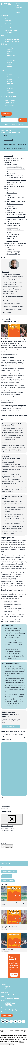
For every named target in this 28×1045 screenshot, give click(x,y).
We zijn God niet (7, 312)
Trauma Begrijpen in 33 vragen (11, 300)
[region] (14, 773)
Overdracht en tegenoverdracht (14, 158)
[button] (8, 768)
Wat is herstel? (8, 140)
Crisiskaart (10, 210)
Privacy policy (9, 1044)
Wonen (9, 195)
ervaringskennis (7, 876)
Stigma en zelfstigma (13, 254)
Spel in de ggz (11, 173)
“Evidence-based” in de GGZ (15, 175)
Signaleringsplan (12, 208)
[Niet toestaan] (13, 1044)
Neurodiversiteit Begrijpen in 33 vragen (13, 306)
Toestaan (22, 1041)
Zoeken (3, 116)
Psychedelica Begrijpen (7, 786)
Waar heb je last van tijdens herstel (15, 144)
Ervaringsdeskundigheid (9, 871)
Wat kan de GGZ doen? (11, 164)
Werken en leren (12, 193)
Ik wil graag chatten (11, 726)
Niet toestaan (3, 1044)
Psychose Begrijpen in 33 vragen (11, 303)
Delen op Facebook (7, 826)
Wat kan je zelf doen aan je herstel (14, 201)
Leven (8, 191)
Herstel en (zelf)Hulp (8, 880)
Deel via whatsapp (7, 830)
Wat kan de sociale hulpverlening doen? (13, 903)
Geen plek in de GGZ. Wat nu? (16, 217)
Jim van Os (5, 272)
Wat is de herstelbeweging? (12, 223)
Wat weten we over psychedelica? (7, 789)
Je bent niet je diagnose (14, 167)
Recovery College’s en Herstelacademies (9, 927)
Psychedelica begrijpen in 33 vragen (12, 309)
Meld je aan (14, 974)
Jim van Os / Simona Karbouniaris (7, 783)
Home (5, 135)
